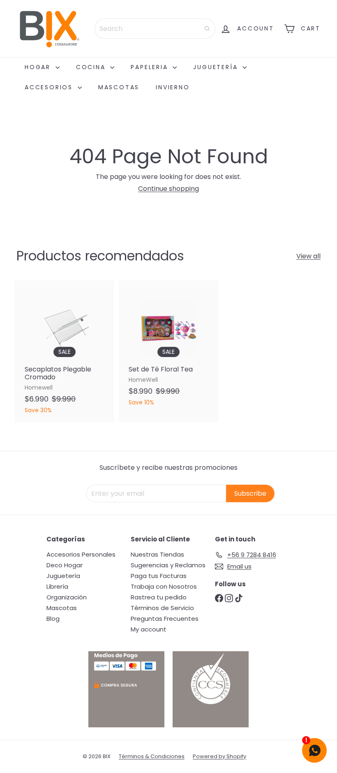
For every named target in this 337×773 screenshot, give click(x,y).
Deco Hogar (64, 565)
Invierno (172, 87)
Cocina (92, 67)
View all (308, 256)
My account (148, 629)
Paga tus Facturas (159, 575)
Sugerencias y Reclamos (168, 565)
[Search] (207, 29)
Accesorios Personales (80, 554)
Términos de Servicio (162, 608)
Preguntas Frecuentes (165, 618)
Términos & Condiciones (152, 756)
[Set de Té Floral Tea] (168, 347)
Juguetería (216, 67)
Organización (66, 597)
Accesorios (50, 87)
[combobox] (155, 29)
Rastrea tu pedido (159, 597)
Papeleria (151, 67)
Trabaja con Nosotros (164, 586)
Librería (57, 586)
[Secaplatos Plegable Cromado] (64, 351)
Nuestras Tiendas (157, 554)
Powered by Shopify (219, 756)
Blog (53, 618)
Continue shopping (168, 188)
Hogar (39, 67)
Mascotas (118, 87)
